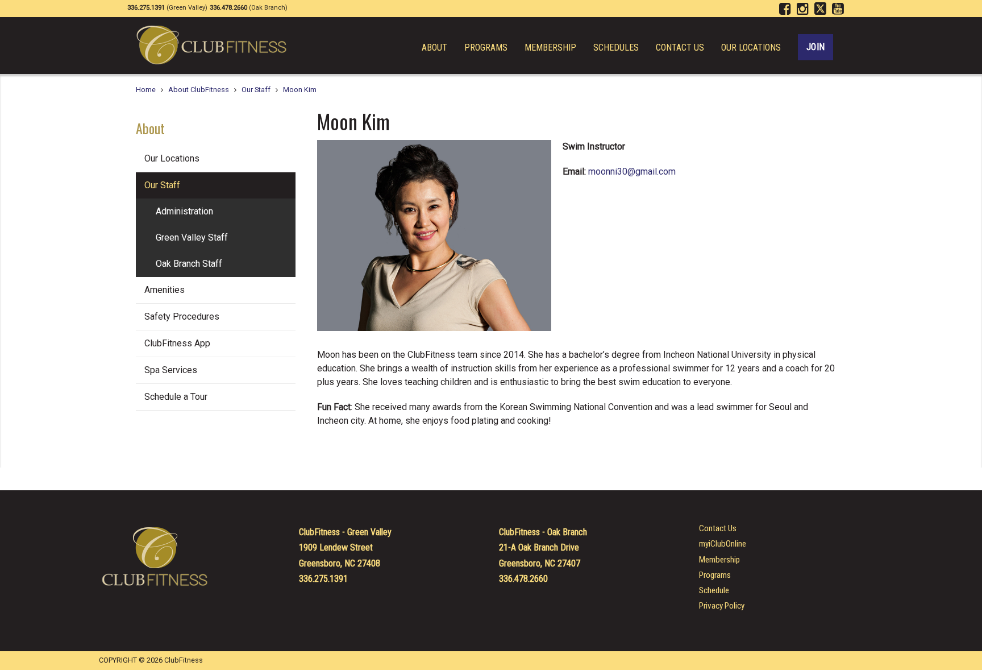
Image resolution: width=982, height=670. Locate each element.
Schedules (616, 47)
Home (146, 89)
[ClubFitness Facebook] (786, 9)
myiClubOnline (722, 544)
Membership (550, 47)
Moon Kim (300, 89)
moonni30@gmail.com (632, 171)
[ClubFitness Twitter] (822, 9)
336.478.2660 (523, 578)
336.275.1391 (323, 578)
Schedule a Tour (175, 396)
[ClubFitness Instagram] (804, 9)
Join (815, 47)
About (434, 47)
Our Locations (751, 47)
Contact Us (680, 47)
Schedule (714, 590)
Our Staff (256, 89)
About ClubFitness (198, 89)
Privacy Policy (721, 606)
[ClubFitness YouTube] (839, 9)
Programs (485, 47)
